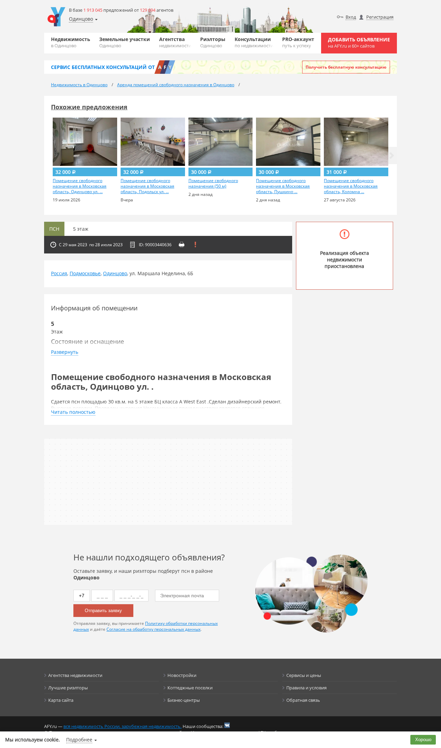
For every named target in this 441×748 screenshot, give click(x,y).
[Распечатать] (181, 244)
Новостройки (181, 675)
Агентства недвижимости (75, 675)
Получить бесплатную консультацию (346, 67)
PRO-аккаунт (298, 42)
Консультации (254, 42)
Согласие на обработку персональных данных (153, 629)
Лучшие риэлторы (68, 688)
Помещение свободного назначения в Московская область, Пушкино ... (283, 186)
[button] (392, 155)
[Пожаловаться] (195, 244)
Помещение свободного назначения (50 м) (213, 183)
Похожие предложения (89, 107)
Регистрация (379, 17)
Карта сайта (60, 700)
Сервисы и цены (303, 675)
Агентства (175, 42)
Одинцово (115, 273)
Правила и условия (306, 688)
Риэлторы (212, 42)
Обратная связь (303, 700)
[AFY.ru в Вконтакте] (227, 725)
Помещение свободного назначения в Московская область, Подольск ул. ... (147, 186)
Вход (351, 17)
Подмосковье (85, 273)
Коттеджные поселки (190, 688)
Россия (59, 273)
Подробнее (79, 739)
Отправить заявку (103, 610)
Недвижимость (70, 42)
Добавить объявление (359, 42)
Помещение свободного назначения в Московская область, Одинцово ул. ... (79, 186)
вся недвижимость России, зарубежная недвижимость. (122, 726)
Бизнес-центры (183, 700)
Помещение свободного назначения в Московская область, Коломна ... (351, 186)
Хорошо (423, 739)
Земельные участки (124, 42)
